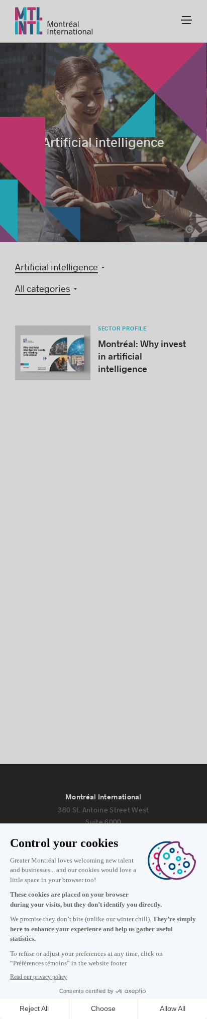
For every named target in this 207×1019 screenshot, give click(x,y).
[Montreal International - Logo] (54, 21)
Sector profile (122, 328)
